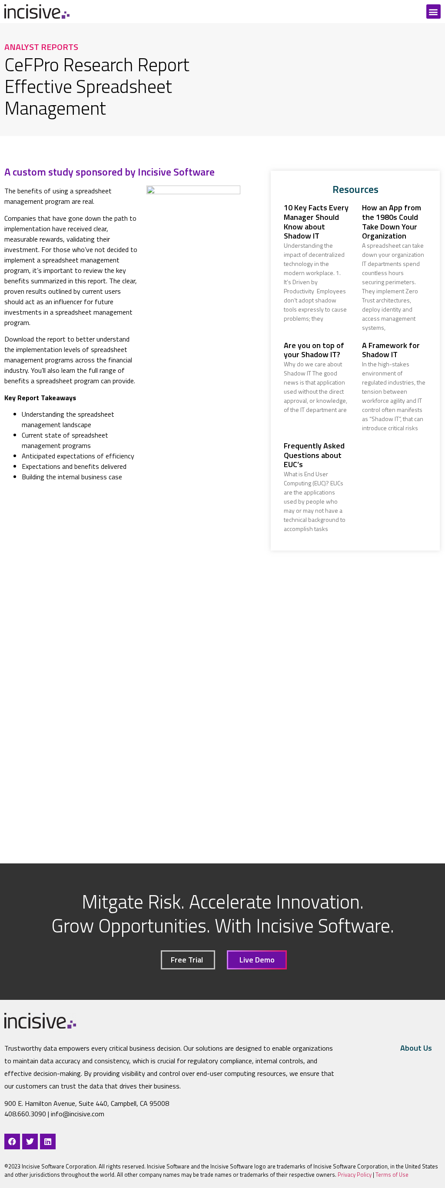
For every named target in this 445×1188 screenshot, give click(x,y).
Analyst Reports (41, 46)
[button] (433, 11)
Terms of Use (391, 1174)
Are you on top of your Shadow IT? (314, 350)
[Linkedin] (48, 1141)
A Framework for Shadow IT (391, 350)
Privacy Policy (354, 1174)
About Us (416, 1048)
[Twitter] (30, 1141)
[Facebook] (12, 1141)
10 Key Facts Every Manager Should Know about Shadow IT (316, 222)
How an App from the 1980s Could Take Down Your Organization (391, 222)
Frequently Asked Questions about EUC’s (314, 455)
